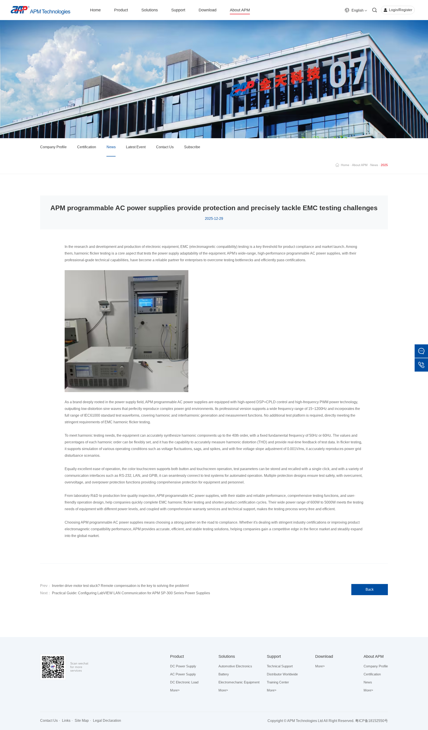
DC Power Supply (183, 666)
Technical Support (280, 666)
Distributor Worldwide (282, 674)
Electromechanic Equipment (238, 682)
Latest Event (136, 147)
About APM (360, 165)
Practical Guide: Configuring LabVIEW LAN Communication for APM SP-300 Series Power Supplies (130, 593)
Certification (86, 147)
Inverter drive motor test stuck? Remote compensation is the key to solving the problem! (120, 586)
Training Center (278, 682)
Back (370, 589)
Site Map (82, 720)
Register (405, 10)
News (111, 147)
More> (175, 690)
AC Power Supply (183, 674)
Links (66, 720)
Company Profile (53, 147)
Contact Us (165, 147)
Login (393, 10)
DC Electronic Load (184, 682)
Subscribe (192, 147)
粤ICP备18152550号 (371, 721)
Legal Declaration (107, 720)
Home (345, 165)
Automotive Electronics (235, 666)
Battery (223, 674)
